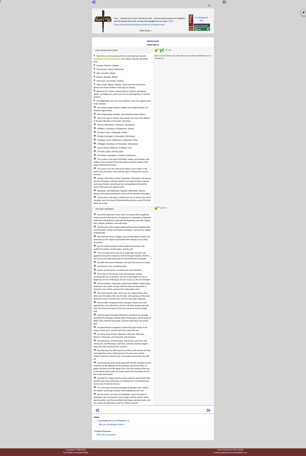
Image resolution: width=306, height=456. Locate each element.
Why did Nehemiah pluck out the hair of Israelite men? (142, 25)
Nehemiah (153, 41)
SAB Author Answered (105, 435)
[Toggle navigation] (209, 5)
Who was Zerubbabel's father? (112, 424)
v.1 (127, 421)
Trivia (116, 25)
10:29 (170, 21)
